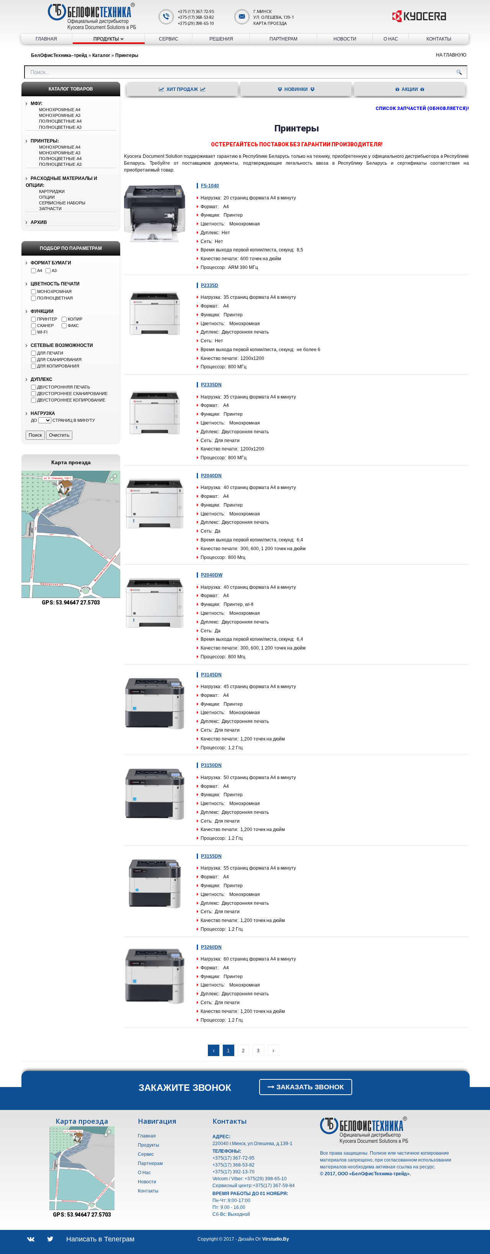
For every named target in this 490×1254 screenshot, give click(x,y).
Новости (344, 39)
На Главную (451, 55)
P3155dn (211, 856)
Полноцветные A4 (60, 121)
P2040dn (211, 475)
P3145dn (211, 674)
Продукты (106, 39)
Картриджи (52, 191)
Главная (46, 39)
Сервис (168, 39)
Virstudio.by (275, 1239)
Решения (221, 39)
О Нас (391, 39)
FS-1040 (210, 185)
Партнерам (283, 39)
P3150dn (211, 765)
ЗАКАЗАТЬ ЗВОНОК (309, 1087)
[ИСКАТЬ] (459, 72)
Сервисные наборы (62, 203)
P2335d (209, 285)
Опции (47, 197)
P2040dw (211, 575)
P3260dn (211, 947)
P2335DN (211, 384)
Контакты (438, 39)
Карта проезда (269, 23)
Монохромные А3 (59, 115)
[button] (113, 477)
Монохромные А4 (59, 109)
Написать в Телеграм (100, 1239)
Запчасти (50, 208)
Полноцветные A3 (60, 127)
